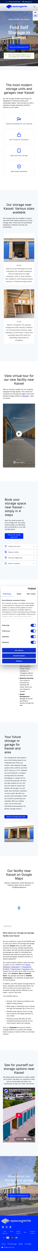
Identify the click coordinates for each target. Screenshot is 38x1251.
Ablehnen (19, 661)
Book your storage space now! (19, 47)
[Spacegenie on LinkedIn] (10, 1227)
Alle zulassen (19, 650)
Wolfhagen (6, 967)
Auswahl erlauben (19, 655)
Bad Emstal (16, 969)
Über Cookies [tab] (31, 594)
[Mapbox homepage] (8, 926)
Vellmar (27, 965)
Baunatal (26, 396)
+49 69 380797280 (14, 1)
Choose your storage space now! (14, 536)
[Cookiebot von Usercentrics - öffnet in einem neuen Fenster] (28, 589)
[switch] (33, 631)
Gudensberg (15, 967)
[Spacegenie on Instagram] (6, 1227)
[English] (35, 15)
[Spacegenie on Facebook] (2, 1227)
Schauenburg (26, 967)
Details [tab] (19, 594)
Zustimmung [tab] (7, 594)
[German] (35, 12)
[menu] (34, 6)
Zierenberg (26, 969)
